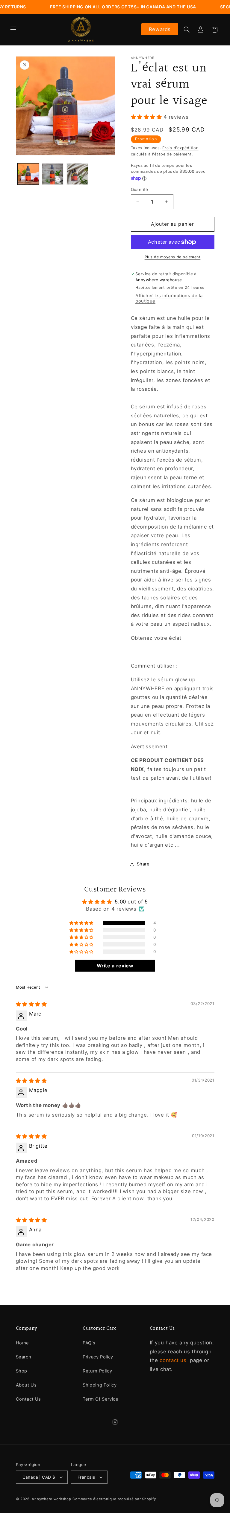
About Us (26, 1385)
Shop (22, 1371)
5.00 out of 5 (131, 902)
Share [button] (143, 864)
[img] (31, 1004)
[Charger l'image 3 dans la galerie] (77, 174)
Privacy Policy (98, 1357)
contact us (175, 1360)
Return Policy (97, 1371)
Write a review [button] (115, 966)
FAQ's (89, 1343)
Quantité (139, 189)
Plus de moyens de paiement (173, 257)
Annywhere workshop (51, 1499)
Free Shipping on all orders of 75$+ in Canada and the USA (107, 6)
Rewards (160, 29)
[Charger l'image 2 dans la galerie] (52, 174)
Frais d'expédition (180, 148)
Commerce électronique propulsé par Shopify (114, 1499)
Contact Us (28, 1399)
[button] (13, 29)
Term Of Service (100, 1399)
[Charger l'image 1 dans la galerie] (28, 174)
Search (23, 1357)
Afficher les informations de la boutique (169, 298)
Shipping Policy (99, 1385)
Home (22, 1343)
